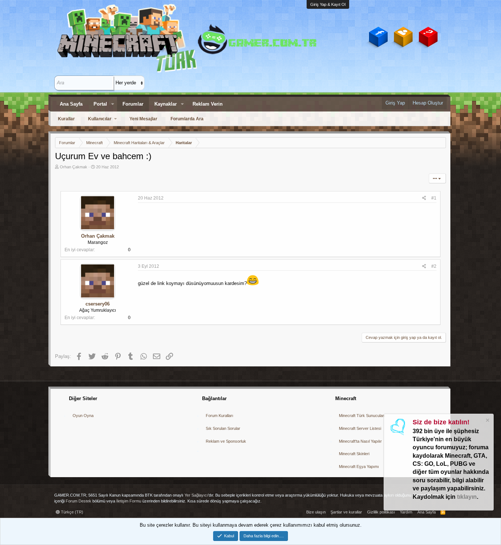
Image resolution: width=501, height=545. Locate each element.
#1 (433, 198)
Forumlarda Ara (187, 118)
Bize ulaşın (316, 512)
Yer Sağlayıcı (196, 495)
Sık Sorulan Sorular (223, 428)
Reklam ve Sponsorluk (226, 441)
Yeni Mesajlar (143, 118)
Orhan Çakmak (73, 167)
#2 (433, 266)
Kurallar (66, 118)
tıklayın (467, 497)
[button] (112, 104)
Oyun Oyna (83, 415)
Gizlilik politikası (381, 512)
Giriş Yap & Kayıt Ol (327, 4)
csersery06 (97, 304)
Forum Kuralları (219, 415)
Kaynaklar (165, 104)
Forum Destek (78, 501)
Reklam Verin (208, 104)
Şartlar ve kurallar (346, 512)
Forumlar (132, 104)
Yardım (406, 512)
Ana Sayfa (71, 104)
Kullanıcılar (99, 118)
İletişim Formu (128, 501)
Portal (100, 104)
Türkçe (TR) (71, 512)
